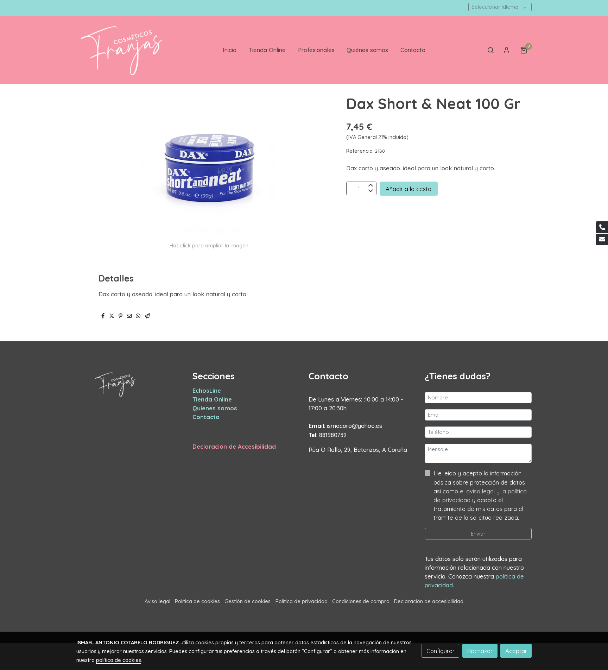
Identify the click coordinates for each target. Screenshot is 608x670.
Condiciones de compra (361, 601)
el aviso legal (478, 491)
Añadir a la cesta (408, 188)
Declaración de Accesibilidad (234, 446)
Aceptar (516, 651)
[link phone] (602, 227)
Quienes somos (214, 408)
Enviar (478, 533)
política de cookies (118, 660)
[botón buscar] (490, 49)
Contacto (206, 417)
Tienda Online (212, 399)
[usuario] (506, 49)
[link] (121, 50)
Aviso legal (157, 601)
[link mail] (602, 240)
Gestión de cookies (247, 601)
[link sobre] (130, 384)
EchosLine (206, 390)
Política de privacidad (302, 601)
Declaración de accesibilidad (428, 601)
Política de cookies (197, 601)
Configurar (440, 651)
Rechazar (480, 651)
